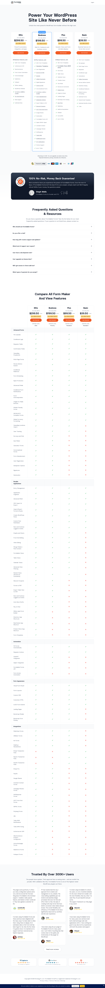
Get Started (20, 52)
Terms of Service (54, 980)
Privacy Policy (44, 980)
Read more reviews (52, 949)
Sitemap (62, 980)
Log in (92, 2)
